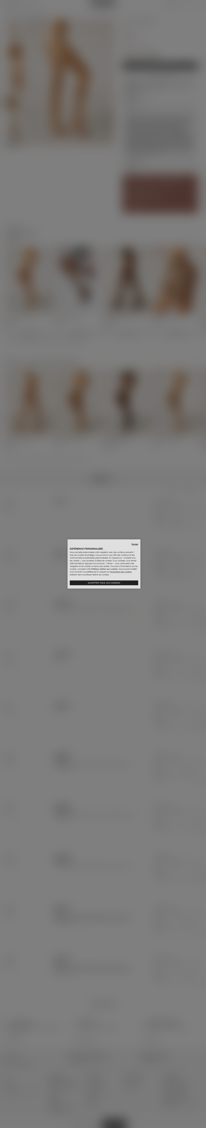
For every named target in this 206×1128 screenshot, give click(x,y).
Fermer (135, 544)
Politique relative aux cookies (104, 569)
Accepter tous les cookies (104, 583)
